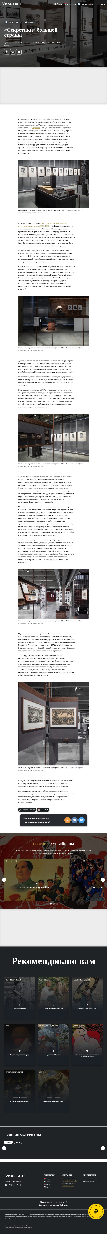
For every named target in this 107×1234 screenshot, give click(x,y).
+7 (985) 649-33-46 (28, 1227)
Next (103, 880)
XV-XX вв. (46, 979)
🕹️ (93, 4)
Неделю (8, 1142)
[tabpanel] (37, 880)
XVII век (20, 1072)
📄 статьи (47, 1181)
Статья (9, 22)
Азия (14, 861)
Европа (12, 979)
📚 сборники (48, 1179)
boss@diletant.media (19, 1227)
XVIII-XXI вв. (87, 979)
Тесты (76, 1025)
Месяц (18, 1142)
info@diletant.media (68, 1186)
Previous (4, 880)
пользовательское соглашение (92, 1179)
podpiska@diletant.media (69, 1181)
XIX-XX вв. (18, 979)
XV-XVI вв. (54, 1025)
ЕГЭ (7, 979)
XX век (19, 861)
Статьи (9, 861)
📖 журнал (47, 1187)
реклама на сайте (88, 1181)
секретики (36, 128)
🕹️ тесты (47, 1184)
